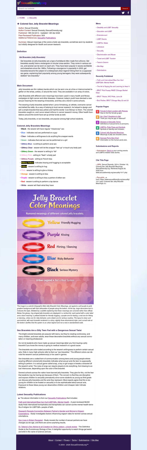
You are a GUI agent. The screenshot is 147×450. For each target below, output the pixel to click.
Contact (58, 440)
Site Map (100, 66)
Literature (100, 47)
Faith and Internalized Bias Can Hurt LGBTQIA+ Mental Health (109, 81)
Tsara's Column (102, 62)
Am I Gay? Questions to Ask (110, 116)
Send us (110, 150)
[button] (123, 13)
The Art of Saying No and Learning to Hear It (113, 86)
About (50, 440)
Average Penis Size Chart (109, 138)
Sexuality (100, 51)
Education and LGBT (104, 31)
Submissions (101, 70)
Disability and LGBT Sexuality (107, 27)
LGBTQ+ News (102, 43)
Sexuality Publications (47, 37)
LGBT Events (102, 39)
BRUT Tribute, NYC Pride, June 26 (109, 96)
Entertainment (102, 35)
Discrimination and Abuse (106, 54)
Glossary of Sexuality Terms (110, 122)
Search (125, 8)
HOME (22, 17)
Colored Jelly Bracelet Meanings (112, 132)
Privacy (67, 440)
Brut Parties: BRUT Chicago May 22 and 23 (113, 100)
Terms (74, 440)
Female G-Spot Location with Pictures (114, 111)
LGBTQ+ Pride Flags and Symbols (112, 127)
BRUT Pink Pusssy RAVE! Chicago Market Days (112, 91)
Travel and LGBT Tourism (106, 58)
